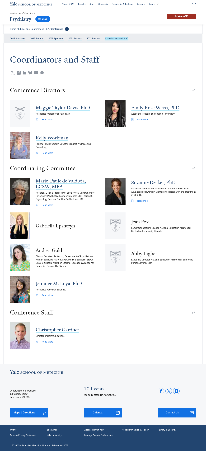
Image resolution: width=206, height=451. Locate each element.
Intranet (13, 429)
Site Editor (52, 429)
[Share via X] (13, 73)
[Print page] (42, 73)
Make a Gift (182, 16)
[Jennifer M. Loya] (20, 289)
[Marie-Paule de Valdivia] (20, 191)
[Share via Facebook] (19, 73)
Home (13, 29)
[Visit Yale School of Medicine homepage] (36, 373)
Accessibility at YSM (94, 429)
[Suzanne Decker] (115, 191)
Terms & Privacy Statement (23, 435)
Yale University (54, 435)
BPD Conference (54, 29)
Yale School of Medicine (21, 13)
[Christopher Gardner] (20, 335)
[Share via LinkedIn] (24, 73)
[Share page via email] (36, 73)
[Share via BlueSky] (30, 73)
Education (23, 29)
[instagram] (176, 391)
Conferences (37, 29)
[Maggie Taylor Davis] (20, 113)
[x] (168, 391)
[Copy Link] (193, 90)
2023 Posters (93, 38)
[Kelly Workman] (20, 145)
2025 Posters (36, 38)
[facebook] (161, 391)
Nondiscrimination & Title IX (135, 429)
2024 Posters (75, 38)
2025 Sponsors (56, 38)
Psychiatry (20, 19)
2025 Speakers (17, 38)
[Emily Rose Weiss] (115, 113)
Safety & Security (167, 429)
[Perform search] (194, 4)
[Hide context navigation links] (67, 29)
